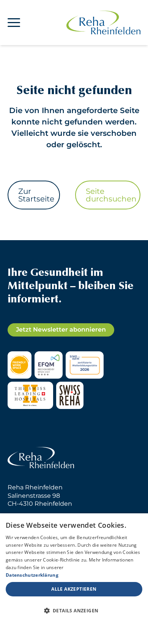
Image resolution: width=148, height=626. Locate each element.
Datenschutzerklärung (32, 575)
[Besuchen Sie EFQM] (48, 365)
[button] (74, 610)
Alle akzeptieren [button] (73, 589)
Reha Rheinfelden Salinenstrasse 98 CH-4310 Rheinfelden (40, 495)
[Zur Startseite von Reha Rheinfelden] (103, 23)
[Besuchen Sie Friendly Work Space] (19, 365)
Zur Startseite (36, 195)
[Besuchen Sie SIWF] (85, 365)
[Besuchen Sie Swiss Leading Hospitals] (30, 395)
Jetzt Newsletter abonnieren (61, 329)
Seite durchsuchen (111, 195)
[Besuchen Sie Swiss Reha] (69, 395)
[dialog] (74, 569)
